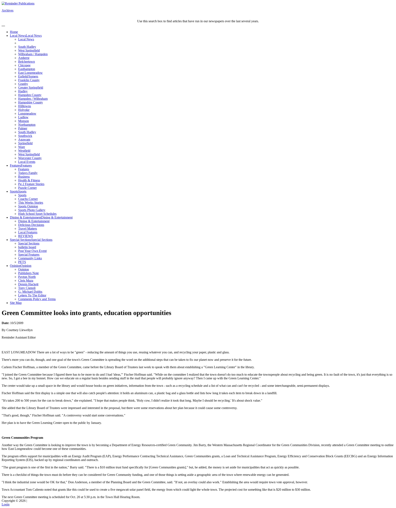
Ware (21, 147)
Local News (18, 35)
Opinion (15, 265)
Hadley (23, 91)
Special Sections (20, 239)
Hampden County (29, 95)
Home (14, 32)
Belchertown (26, 61)
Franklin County (29, 80)
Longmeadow (27, 113)
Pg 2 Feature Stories (31, 184)
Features (15, 165)
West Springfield (29, 50)
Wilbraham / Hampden (33, 54)
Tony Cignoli (26, 288)
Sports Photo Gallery (31, 210)
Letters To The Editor (32, 295)
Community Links (30, 258)
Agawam (24, 139)
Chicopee (24, 65)
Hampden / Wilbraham (33, 98)
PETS (22, 262)
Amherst (23, 58)
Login (5, 504)
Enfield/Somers (28, 76)
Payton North (27, 277)
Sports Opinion (28, 206)
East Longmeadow (30, 72)
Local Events (26, 161)
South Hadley (27, 46)
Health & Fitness (29, 180)
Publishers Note (28, 273)
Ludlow (23, 117)
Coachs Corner (28, 199)
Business (24, 176)
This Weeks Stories (30, 202)
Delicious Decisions (31, 225)
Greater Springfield (30, 87)
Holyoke (23, 110)
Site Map (16, 303)
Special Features (28, 254)
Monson (23, 121)
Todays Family (28, 173)
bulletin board (27, 247)
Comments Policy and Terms (37, 299)
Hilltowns (24, 106)
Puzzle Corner (27, 187)
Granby (23, 84)
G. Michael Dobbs (30, 291)
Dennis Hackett (28, 284)
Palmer (22, 128)
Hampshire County (30, 102)
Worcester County (30, 158)
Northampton (26, 124)
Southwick (25, 136)
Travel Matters (27, 228)
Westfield (24, 150)
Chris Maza (25, 280)
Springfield (25, 143)
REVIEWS (25, 236)
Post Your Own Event (32, 251)
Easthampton (26, 69)
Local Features (27, 232)
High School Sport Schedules (37, 213)
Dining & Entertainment (25, 217)
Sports (14, 191)
